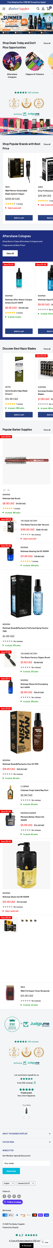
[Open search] (38, 8)
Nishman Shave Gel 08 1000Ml (16, 894)
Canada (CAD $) (24, 1180)
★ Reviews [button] (26, 1245)
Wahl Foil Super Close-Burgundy (35, 988)
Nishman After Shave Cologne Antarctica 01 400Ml (18, 298)
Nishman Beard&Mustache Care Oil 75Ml (20, 761)
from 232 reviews (25, 1080)
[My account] (43, 8)
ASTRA (8, 384)
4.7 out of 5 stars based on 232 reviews (26, 1238)
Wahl (7, 184)
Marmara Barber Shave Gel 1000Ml (32, 815)
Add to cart (19, 215)
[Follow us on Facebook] (4, 1193)
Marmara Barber (28, 810)
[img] (26, 1076)
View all (46, 40)
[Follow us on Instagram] (9, 1193)
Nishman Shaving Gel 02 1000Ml (35, 548)
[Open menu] (4, 9)
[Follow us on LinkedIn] (19, 1193)
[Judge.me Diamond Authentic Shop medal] (14, 100)
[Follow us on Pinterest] (14, 1193)
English (6, 1180)
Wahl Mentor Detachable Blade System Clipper (16, 189)
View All (10, 250)
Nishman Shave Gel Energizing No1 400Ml (34, 683)
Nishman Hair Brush (11, 495)
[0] (48, 8)
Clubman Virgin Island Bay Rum (34, 787)
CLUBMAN (25, 783)
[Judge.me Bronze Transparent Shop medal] (39, 100)
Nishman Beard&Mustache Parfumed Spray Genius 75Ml (25, 626)
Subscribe (11, 1168)
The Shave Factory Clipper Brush (35, 654)
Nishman (9, 293)
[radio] (4, 487)
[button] (24, 1114)
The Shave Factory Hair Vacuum (35, 521)
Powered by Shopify (11, 1224)
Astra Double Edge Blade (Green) (16, 389)
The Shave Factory (29, 518)
